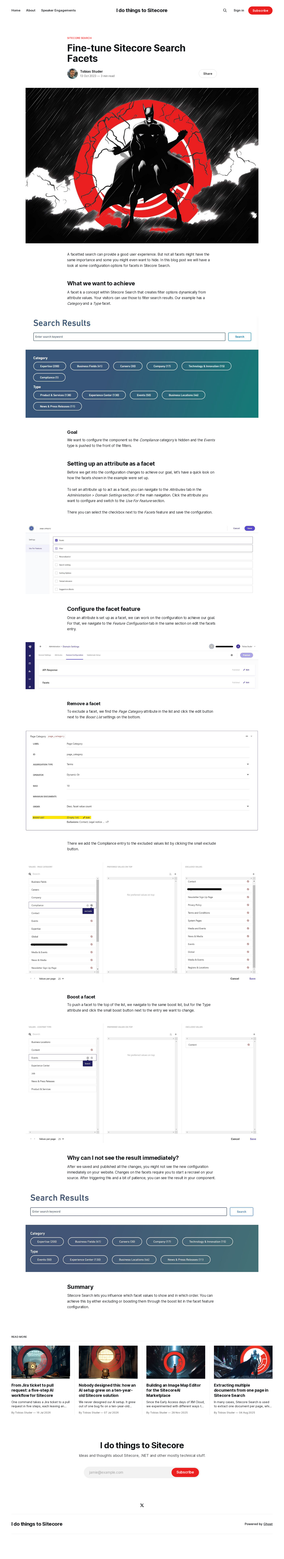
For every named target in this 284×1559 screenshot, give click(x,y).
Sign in (239, 10)
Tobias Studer (91, 71)
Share (207, 74)
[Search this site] (225, 10)
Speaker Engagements (58, 10)
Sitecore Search (79, 38)
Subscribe (260, 10)
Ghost (268, 1524)
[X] (142, 1505)
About (30, 10)
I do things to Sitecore (142, 10)
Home (15, 10)
